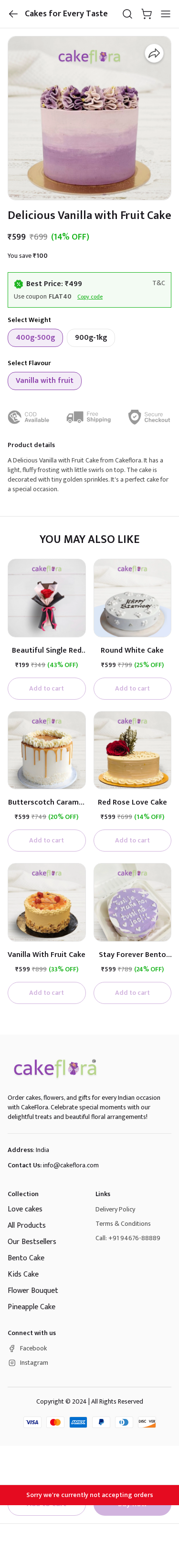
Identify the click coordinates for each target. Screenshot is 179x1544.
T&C (158, 283)
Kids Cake (23, 1274)
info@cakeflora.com (71, 1165)
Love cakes (25, 1209)
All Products (27, 1225)
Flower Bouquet (33, 1290)
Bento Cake (26, 1258)
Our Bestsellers (32, 1241)
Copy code (90, 296)
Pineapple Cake (31, 1307)
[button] (13, 14)
